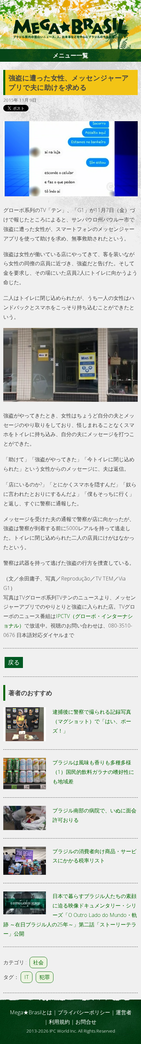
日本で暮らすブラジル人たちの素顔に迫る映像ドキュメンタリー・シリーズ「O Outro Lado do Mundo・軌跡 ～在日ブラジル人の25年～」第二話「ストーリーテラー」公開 (70, 914)
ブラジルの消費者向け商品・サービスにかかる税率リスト (94, 856)
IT (26, 977)
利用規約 (59, 1021)
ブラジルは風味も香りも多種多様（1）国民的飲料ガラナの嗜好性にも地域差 (93, 772)
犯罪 (44, 977)
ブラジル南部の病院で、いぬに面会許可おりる (94, 815)
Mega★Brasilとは (31, 1012)
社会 (38, 962)
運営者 (123, 1012)
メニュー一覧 (70, 55)
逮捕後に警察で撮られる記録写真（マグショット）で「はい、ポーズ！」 (91, 721)
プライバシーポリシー (84, 1012)
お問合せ (85, 1021)
